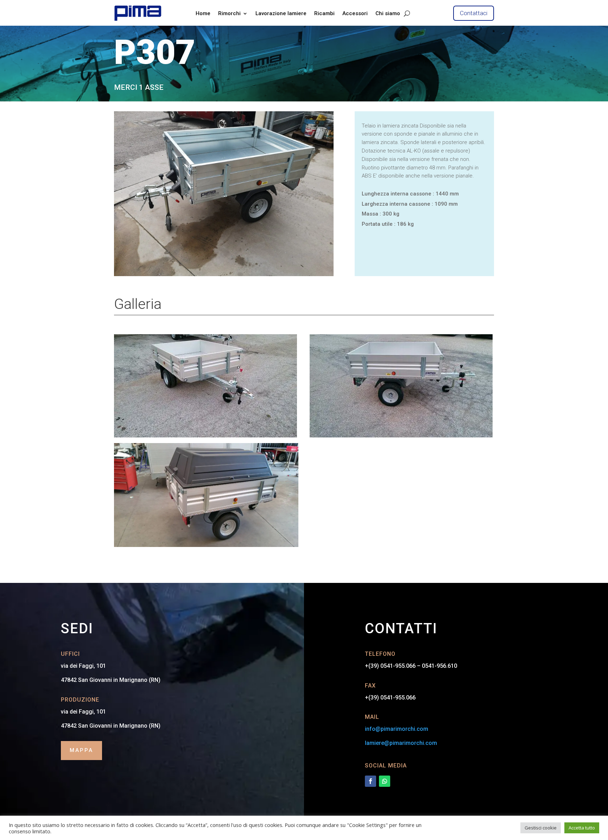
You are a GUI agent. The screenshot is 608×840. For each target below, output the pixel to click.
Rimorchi (229, 13)
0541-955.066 (398, 665)
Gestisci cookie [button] (541, 828)
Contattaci (473, 13)
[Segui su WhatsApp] (384, 781)
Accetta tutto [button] (582, 828)
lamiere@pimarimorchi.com (401, 743)
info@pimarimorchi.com (396, 729)
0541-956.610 (439, 665)
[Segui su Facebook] (370, 781)
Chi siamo (387, 13)
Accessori (355, 13)
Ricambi (324, 13)
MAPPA (81, 750)
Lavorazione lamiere (280, 13)
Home (203, 13)
